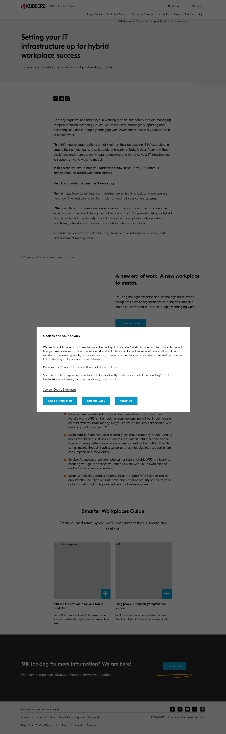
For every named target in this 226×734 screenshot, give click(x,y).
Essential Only (96, 401)
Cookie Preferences (60, 401)
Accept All (126, 401)
